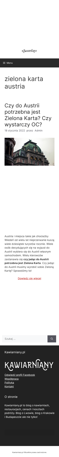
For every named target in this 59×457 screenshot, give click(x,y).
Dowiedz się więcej (29, 278)
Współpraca (12, 378)
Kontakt (9, 386)
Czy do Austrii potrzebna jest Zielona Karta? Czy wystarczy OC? (28, 115)
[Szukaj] (52, 339)
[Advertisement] (29, 202)
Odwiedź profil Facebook (20, 374)
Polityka (9, 382)
